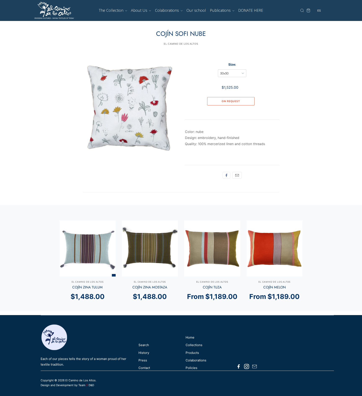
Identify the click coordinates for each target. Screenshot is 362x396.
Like (226, 175)
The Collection (111, 10)
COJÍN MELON (274, 287)
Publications (221, 10)
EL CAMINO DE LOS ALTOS (181, 43)
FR (319, 26)
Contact (144, 368)
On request (231, 101)
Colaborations (167, 10)
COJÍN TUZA (212, 287)
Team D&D (86, 385)
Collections (194, 345)
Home (190, 337)
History (143, 353)
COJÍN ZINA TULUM (87, 287)
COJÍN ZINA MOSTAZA (149, 287)
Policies (191, 368)
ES (319, 18)
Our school (196, 10)
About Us (139, 10)
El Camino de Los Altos (80, 380)
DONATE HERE (250, 10)
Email (237, 175)
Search (143, 345)
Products (192, 353)
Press (142, 360)
